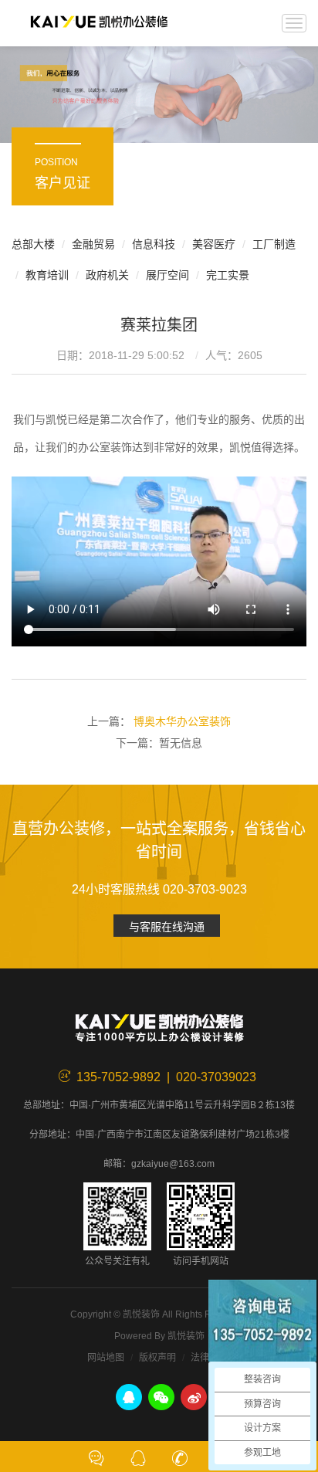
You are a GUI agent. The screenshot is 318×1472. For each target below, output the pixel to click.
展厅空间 (167, 275)
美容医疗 (213, 244)
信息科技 (153, 244)
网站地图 (105, 1357)
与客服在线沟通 (167, 927)
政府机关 (107, 275)
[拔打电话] (180, 1456)
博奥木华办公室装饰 (182, 721)
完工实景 (227, 275)
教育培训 (47, 275)
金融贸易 (93, 244)
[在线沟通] (96, 1456)
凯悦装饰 (99, 23)
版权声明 (157, 1357)
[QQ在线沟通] (138, 1456)
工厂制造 (274, 244)
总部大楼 (33, 244)
